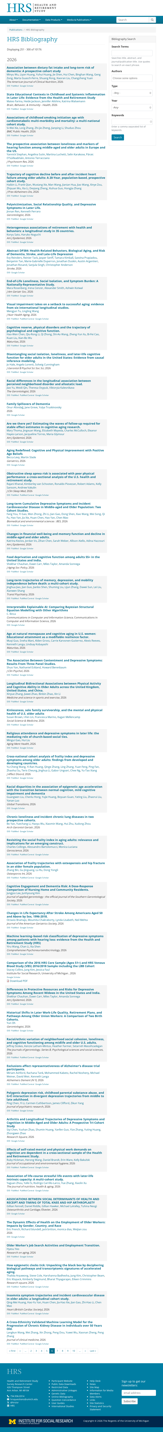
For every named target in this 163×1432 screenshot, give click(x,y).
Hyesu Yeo (13, 1249)
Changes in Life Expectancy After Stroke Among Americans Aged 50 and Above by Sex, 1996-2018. (55, 914)
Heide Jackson (32, 101)
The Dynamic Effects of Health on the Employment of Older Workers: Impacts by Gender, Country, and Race (56, 1224)
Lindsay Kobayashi (37, 644)
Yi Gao (23, 514)
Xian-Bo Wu (25, 338)
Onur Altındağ (15, 407)
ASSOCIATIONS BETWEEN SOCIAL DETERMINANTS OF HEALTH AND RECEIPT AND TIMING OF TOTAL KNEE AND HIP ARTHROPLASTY (53, 1200)
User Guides (58, 1403)
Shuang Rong (47, 78)
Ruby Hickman (15, 1160)
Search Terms (120, 46)
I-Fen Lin (29, 717)
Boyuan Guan (65, 797)
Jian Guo (27, 587)
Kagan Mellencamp (68, 717)
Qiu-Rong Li (33, 334)
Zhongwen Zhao (16, 1133)
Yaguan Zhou (14, 1183)
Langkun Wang (15, 1332)
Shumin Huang (44, 1129)
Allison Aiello (77, 541)
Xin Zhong (45, 1332)
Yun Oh (11, 1023)
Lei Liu (97, 587)
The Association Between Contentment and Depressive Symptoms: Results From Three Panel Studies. (55, 662)
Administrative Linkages (64, 1390)
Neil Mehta (81, 920)
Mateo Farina (14, 101)
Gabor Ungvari (60, 770)
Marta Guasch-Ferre (26, 78)
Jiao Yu (11, 387)
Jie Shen (57, 74)
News (93, 1384)
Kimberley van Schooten (38, 484)
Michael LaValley (70, 1206)
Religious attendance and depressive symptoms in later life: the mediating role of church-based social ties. (53, 735)
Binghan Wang (84, 74)
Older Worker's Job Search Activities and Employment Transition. (53, 1245)
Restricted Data (60, 1387)
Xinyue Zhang (15, 694)
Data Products (52, 19)
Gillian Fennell (15, 1206)
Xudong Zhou (83, 823)
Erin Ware (67, 1160)
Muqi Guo (12, 640)
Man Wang (54, 184)
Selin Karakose (76, 154)
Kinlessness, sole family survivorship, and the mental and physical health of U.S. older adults (55, 711)
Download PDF (19, 981)
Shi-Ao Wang (60, 334)
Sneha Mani (27, 640)
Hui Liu (26, 740)
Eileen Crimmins (81, 1279)
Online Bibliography (62, 1396)
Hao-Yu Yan (34, 1302)
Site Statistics (97, 1403)
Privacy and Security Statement (100, 1408)
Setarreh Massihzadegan (88, 1046)
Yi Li (22, 1103)
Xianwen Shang (16, 590)
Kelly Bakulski (82, 1160)
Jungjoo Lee (14, 893)
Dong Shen (68, 514)
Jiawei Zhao (30, 694)
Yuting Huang (92, 1129)
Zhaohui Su (13, 770)
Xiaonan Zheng (87, 1332)
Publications (15, 29)
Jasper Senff (46, 257)
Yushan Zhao (26, 1129)
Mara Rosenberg (17, 288)
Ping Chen (13, 1103)
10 (73, 1350)
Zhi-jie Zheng (42, 128)
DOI (8, 85)
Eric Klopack (14, 1279)
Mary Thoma (14, 430)
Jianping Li (57, 128)
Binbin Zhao (46, 694)
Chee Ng (75, 770)
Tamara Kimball (64, 257)
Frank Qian (24, 184)
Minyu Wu (13, 74)
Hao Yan (16, 517)
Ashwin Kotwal (74, 288)
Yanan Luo (13, 800)
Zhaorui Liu (94, 797)
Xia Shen (35, 946)
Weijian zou (80, 1229)
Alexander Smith (54, 288)
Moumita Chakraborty (41, 920)
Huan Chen (37, 517)
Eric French (13, 1229)
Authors (117, 71)
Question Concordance (64, 1399)
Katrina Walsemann (73, 101)
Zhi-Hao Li (88, 1302)
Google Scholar (26, 85)
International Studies (63, 1406)
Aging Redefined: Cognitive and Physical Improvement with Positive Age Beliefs (55, 452)
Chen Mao (62, 517)
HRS (12, 1405)
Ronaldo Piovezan (65, 484)
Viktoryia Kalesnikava (61, 387)
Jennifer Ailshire (51, 101)
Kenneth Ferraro (31, 211)
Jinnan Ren (13, 211)
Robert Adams (86, 484)
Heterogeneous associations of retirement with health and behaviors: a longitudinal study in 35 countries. (49, 229)
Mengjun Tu (14, 311)
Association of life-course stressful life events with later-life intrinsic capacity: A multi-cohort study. (50, 1177)
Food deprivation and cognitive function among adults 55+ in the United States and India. (53, 558)
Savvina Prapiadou (86, 257)
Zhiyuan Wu (14, 188)
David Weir (23, 1076)
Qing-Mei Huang (16, 1302)
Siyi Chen (12, 1129)
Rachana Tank (35, 1073)
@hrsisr (14, 1402)
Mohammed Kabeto (56, 1073)
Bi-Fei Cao (93, 334)
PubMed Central (27, 318)
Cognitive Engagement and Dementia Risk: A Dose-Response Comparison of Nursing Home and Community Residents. (50, 888)
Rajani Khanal (15, 484)
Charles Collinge (16, 847)
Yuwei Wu (71, 1332)
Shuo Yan (12, 667)
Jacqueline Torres (34, 434)
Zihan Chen (45, 541)
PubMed (15, 85)
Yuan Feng (81, 767)
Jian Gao (55, 514)
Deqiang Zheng (38, 188)
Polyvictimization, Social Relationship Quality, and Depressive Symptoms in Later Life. (51, 206)
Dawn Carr (35, 564)
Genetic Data (58, 1393)
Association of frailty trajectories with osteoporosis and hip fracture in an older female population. (56, 864)
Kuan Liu (12, 338)
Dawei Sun (86, 587)
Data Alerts (96, 1396)
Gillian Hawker (50, 1206)
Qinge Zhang (51, 767)
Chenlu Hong (33, 797)
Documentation (30, 19)
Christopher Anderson (59, 265)
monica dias (64, 1229)
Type (114, 86)
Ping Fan (94, 767)
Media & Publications (78, 19)
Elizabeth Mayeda (52, 430)
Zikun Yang (77, 1103)
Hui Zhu (68, 823)
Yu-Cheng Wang (16, 767)
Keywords (118, 115)
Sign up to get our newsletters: (133, 1383)
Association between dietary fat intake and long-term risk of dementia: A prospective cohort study (50, 69)
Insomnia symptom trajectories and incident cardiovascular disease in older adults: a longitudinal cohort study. (56, 1297)
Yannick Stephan (17, 154)
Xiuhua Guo (56, 188)
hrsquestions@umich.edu (24, 1399)
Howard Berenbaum (54, 667)
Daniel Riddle (32, 1206)
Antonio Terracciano (37, 158)
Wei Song (95, 514)
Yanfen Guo (62, 1129)
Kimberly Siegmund (34, 1279)
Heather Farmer (61, 1046)
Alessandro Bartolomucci (42, 847)
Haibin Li (12, 184)
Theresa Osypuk (38, 387)
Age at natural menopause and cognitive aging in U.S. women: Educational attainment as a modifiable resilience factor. (51, 635)
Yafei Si (28, 1183)
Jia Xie (25, 517)
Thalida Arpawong (17, 1275)
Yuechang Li (23, 823)
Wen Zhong (35, 514)
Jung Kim (29, 969)
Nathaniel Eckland (30, 667)
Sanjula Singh (36, 265)
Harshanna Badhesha (56, 1275)
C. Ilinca (11, 614)
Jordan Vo (31, 541)
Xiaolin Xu (81, 1183)
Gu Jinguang (27, 870)
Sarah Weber (61, 541)
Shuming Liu (56, 587)
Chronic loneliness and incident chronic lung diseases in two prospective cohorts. (50, 818)
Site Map (94, 1387)
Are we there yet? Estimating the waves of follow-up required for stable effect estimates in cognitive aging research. (53, 425)
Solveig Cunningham (47, 364)
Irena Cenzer (35, 288)
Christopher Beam (93, 1275)
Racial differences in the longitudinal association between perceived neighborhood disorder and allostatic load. (49, 382)
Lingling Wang (30, 311)
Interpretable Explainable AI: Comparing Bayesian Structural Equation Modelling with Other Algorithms (50, 608)
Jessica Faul (43, 969)
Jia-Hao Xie (63, 1302)
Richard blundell (31, 1229)
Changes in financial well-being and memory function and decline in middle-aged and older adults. (56, 535)
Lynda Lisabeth (65, 920)
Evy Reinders (14, 257)
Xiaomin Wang (54, 823)
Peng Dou (58, 1332)
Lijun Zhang (71, 587)
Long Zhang (26, 128)
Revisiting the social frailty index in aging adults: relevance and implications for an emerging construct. (52, 841)
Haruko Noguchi (31, 234)
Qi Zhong (46, 334)
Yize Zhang (76, 1129)
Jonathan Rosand (17, 265)
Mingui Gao (13, 740)
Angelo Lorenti (25, 364)
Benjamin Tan (15, 261)
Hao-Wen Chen (16, 334)
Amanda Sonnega (69, 564)
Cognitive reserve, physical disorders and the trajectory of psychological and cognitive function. (48, 329)
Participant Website (62, 1380)
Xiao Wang (82, 514)
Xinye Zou (96, 184)
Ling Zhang (67, 767)
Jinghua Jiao (14, 587)
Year (114, 100)
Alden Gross (42, 640)
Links (92, 1399)
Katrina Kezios (15, 541)
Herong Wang (33, 1160)
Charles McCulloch (75, 430)
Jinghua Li (44, 770)
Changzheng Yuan (82, 78)
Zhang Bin (13, 870)
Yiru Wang (13, 946)
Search (118, 137)
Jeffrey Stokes (15, 1046)
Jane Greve (31, 407)
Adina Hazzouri (95, 541)
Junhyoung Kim (31, 893)
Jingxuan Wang (32, 430)
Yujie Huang (49, 797)
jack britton (49, 1229)
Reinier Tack (30, 257)
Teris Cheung (29, 770)
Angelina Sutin (36, 154)
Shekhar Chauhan (17, 564)
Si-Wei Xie (12, 128)
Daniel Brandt (51, 1160)
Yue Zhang (67, 1183)
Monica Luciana (68, 847)
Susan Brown (14, 717)
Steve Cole (36, 1275)
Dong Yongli (51, 870)
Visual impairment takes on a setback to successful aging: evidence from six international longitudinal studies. (55, 306)
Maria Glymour (55, 434)
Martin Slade (28, 457)
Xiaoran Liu (63, 78)
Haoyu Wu (38, 823)
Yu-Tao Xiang (89, 770)
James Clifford (61, 1103)
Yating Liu (81, 797)
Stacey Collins (15, 969)
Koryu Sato (13, 234)
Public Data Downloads (64, 1384)
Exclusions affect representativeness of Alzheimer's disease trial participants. (53, 1067)
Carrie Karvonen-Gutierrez (67, 640)
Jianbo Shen (40, 587)
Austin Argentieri (88, 261)
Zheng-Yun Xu (77, 334)
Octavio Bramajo (17, 920)
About (12, 19)
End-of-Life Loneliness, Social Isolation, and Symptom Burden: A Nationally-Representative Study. (52, 282)
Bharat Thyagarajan (59, 1279)
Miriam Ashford (16, 1073)
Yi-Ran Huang (35, 767)
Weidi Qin (21, 387)
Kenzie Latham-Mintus (37, 1046)
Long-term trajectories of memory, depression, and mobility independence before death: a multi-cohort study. (50, 581)
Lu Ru (39, 870)
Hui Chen (68, 74)
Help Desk (95, 1380)
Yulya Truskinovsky (50, 407)
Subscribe (130, 1401)
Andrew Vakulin (27, 487)
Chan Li (24, 946)
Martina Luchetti (56, 154)
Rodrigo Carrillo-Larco (46, 1183)
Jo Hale (11, 364)
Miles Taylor (50, 564)
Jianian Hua (69, 184)
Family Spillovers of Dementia (28, 404)
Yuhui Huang (43, 74)
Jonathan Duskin (66, 261)
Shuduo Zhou (73, 128)
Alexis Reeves (92, 640)
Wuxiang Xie (39, 184)
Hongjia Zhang (73, 188)
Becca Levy (13, 457)
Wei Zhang (32, 1332)
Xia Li (25, 188)
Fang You (12, 514)
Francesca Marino (45, 717)
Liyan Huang (27, 74)
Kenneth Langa (16, 644)
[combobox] (127, 78)
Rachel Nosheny (79, 1073)
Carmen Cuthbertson (38, 1103)
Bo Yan (11, 823)
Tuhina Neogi (89, 1206)
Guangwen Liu (15, 797)
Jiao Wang (83, 184)
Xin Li (57, 694)
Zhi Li (46, 514)
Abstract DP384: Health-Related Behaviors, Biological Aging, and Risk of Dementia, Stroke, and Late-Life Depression (56, 252)
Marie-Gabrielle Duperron (39, 261)
